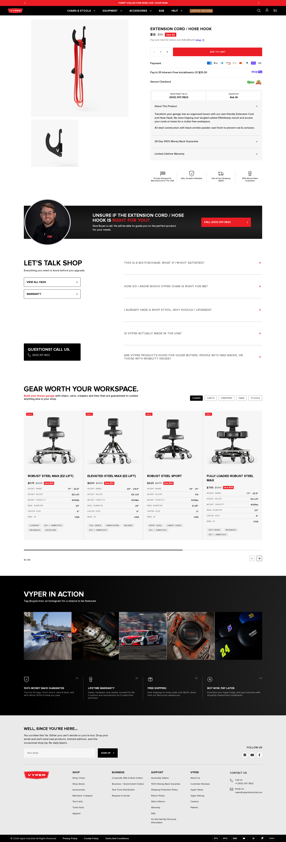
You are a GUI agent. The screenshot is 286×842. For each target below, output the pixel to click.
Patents (194, 807)
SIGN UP (105, 753)
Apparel (76, 813)
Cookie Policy (91, 838)
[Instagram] (245, 755)
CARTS (211, 398)
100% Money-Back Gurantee (165, 783)
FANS (241, 398)
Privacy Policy (70, 838)
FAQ (153, 813)
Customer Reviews (200, 783)
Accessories (78, 789)
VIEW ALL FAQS (36, 282)
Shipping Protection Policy (164, 789)
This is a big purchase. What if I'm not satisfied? (164, 263)
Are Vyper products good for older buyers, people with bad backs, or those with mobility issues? (183, 356)
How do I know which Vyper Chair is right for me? (166, 286)
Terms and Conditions (117, 838)
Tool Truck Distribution (123, 789)
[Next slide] (259, 558)
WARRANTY (34, 294)
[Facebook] (260, 755)
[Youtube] (252, 755)
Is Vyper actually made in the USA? (153, 333)
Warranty (155, 807)
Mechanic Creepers (82, 795)
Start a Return (158, 801)
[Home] (16, 10)
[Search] (259, 10)
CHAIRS (196, 398)
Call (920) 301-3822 (217, 222)
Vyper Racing (197, 795)
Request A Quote (121, 795)
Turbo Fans (78, 807)
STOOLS (255, 398)
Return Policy (158, 795)
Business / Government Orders (128, 783)
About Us (195, 778)
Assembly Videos (160, 778)
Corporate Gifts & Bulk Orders (127, 778)
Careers (195, 801)
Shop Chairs (78, 778)
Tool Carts (77, 801)
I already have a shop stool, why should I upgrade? (168, 310)
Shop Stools (78, 783)
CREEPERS (226, 398)
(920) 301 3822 (178, 97)
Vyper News (197, 789)
